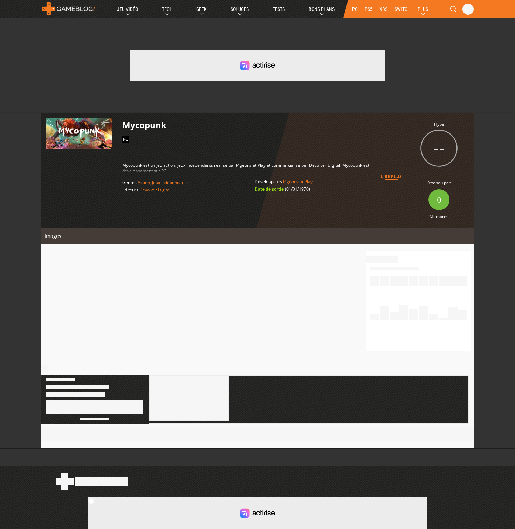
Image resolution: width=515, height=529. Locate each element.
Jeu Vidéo (127, 9)
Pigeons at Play (298, 182)
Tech (167, 9)
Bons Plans (322, 9)
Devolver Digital (155, 190)
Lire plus (391, 176)
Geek (201, 9)
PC (355, 9)
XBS (383, 9)
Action (144, 182)
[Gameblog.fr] (68, 9)
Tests (279, 9)
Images (52, 236)
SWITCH (402, 9)
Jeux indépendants (170, 182)
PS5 (368, 9)
